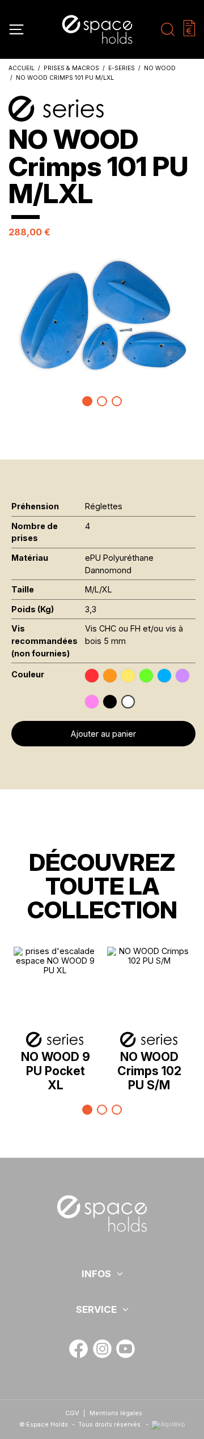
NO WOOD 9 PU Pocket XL (55, 1071)
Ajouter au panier (103, 733)
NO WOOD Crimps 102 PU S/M (149, 1071)
